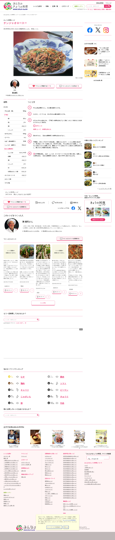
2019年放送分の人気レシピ (69, 485)
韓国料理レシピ (48, 504)
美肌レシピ (6, 499)
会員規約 (86, 469)
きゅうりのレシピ (49, 462)
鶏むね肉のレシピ (49, 470)
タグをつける (58, 202)
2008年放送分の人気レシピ (69, 462)
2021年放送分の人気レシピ (69, 489)
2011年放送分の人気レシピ (69, 468)
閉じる (66, 527)
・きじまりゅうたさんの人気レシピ (12, 483)
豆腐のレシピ (48, 464)
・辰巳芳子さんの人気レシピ (11, 475)
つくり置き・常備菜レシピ (51, 493)
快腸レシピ (6, 503)
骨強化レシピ (7, 501)
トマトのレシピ (48, 458)
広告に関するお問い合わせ (90, 482)
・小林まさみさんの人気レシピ (11, 481)
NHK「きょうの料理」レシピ (70, 504)
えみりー (7, 286)
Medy (22, 286)
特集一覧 (23, 477)
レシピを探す (37, 6)
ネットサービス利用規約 (69, 520)
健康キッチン (78, 6)
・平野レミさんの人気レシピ (11, 477)
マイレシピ (108, 3)
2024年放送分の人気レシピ (69, 495)
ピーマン (64, 390)
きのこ (91, 9)
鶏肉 (23, 383)
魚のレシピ (47, 468)
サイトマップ (87, 475)
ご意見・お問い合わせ (89, 480)
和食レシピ (47, 497)
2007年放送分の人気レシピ (69, 460)
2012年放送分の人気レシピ (69, 470)
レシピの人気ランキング (9, 489)
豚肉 (62, 377)
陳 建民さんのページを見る (31, 231)
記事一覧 (55, 6)
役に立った (9, 290)
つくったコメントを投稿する (18, 207)
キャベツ (25, 390)
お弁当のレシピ (48, 487)
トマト (63, 383)
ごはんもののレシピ (50, 483)
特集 (47, 6)
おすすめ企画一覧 (98, 80)
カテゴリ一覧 (7, 456)
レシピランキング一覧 (105, 188)
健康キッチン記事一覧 (9, 505)
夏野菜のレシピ (48, 481)
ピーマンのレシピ (49, 460)
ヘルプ (86, 465)
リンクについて (88, 478)
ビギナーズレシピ (25, 462)
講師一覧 (6, 458)
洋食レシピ (47, 499)
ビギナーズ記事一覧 (26, 464)
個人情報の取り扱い (89, 471)
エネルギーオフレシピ (9, 497)
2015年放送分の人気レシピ (69, 477)
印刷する (75, 202)
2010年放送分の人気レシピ (69, 466)
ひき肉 (17, 323)
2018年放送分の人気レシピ (69, 483)
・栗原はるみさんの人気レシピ (11, 460)
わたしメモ (41, 202)
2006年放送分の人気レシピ (69, 458)
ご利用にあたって (88, 467)
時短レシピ (47, 491)
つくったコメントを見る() (70, 86)
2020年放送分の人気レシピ (69, 487)
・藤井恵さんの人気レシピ (10, 479)
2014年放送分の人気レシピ (69, 475)
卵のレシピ (47, 466)
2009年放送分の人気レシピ (69, 464)
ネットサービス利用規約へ (54, 527)
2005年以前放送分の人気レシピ (71, 456)
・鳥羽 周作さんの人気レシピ (11, 473)
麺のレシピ (47, 485)
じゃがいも (26, 396)
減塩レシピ (6, 495)
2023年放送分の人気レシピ (69, 493)
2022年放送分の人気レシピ (69, 491)
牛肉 (62, 403)
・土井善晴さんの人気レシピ (11, 462)
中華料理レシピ (48, 502)
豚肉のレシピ (48, 475)
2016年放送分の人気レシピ (69, 479)
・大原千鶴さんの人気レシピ (11, 464)
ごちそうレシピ (48, 489)
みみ (38, 292)
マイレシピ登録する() (43, 86)
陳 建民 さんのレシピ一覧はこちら (15, 95)
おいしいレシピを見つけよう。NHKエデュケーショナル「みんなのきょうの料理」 (16, 6)
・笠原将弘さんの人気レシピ (11, 468)
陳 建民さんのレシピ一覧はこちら (52, 231)
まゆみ (71, 289)
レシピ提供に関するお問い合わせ (92, 484)
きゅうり (64, 396)
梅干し (22, 323)
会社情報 (86, 473)
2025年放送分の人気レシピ (69, 497)
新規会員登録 (99, 3)
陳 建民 (15, 93)
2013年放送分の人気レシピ (69, 473)
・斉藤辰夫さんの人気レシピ (11, 466)
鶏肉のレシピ (48, 473)
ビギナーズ (65, 6)
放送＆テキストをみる (98, 219)
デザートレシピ (48, 495)
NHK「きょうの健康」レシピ (70, 509)
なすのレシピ (48, 456)
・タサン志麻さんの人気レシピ (11, 470)
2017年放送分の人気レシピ (69, 481)
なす (23, 377)
